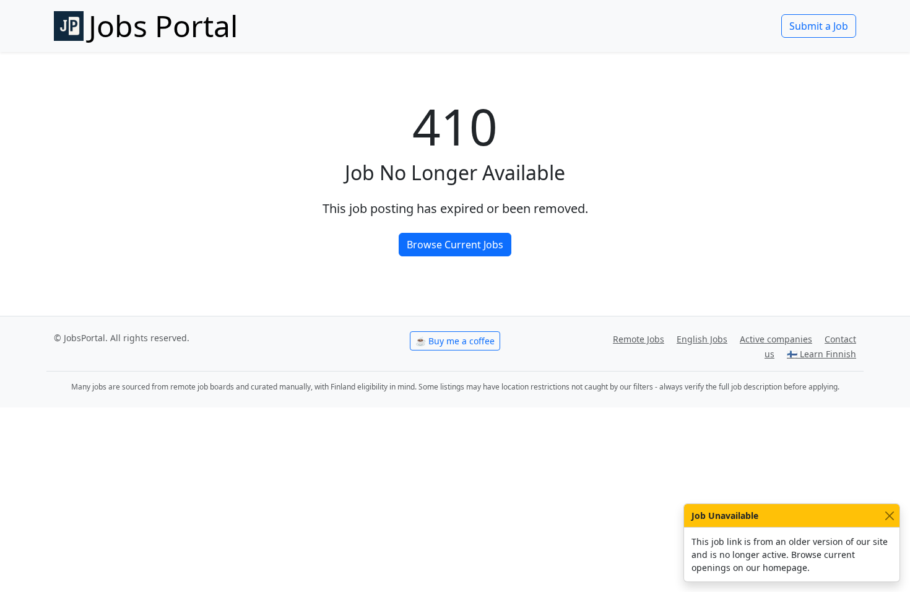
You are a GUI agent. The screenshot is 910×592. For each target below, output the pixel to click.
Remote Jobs (638, 339)
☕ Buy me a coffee (455, 341)
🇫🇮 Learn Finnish (821, 354)
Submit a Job (818, 26)
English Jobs (702, 339)
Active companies (776, 339)
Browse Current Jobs (455, 244)
